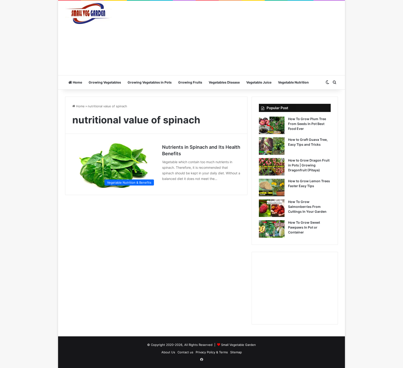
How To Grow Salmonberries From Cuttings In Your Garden (307, 206)
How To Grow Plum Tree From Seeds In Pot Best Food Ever (307, 124)
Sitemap (236, 352)
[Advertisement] (248, 38)
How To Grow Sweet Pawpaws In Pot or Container (304, 227)
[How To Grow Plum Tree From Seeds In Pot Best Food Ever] (272, 125)
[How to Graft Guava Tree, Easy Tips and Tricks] (272, 146)
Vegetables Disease (224, 82)
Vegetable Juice (258, 82)
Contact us (185, 352)
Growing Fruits (190, 82)
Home (77, 82)
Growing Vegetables (105, 82)
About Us (168, 352)
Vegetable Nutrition (293, 82)
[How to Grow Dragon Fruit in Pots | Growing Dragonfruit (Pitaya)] (272, 167)
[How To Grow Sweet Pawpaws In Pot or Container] (272, 229)
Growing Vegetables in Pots (150, 82)
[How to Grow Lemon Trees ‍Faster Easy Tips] (272, 187)
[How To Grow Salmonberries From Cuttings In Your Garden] (272, 208)
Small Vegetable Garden (238, 345)
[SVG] (88, 13)
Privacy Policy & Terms (212, 352)
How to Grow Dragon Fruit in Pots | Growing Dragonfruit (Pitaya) (309, 165)
